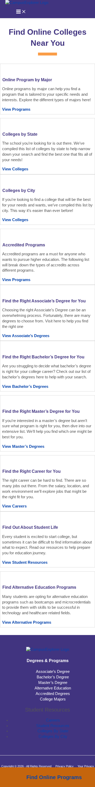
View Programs (16, 109)
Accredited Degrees (53, 694)
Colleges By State (52, 731)
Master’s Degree (52, 683)
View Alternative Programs (26, 622)
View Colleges (15, 169)
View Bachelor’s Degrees (25, 386)
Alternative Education (53, 688)
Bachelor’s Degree (53, 677)
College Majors (53, 699)
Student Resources (52, 726)
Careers (53, 720)
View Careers (14, 506)
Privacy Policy (64, 766)
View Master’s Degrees (23, 446)
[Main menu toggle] (21, 12)
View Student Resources (25, 562)
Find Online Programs (54, 777)
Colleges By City (53, 736)
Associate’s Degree (53, 671)
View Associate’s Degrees (25, 336)
